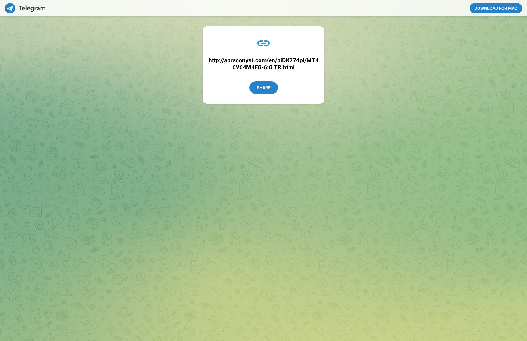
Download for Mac (496, 8)
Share (264, 87)
